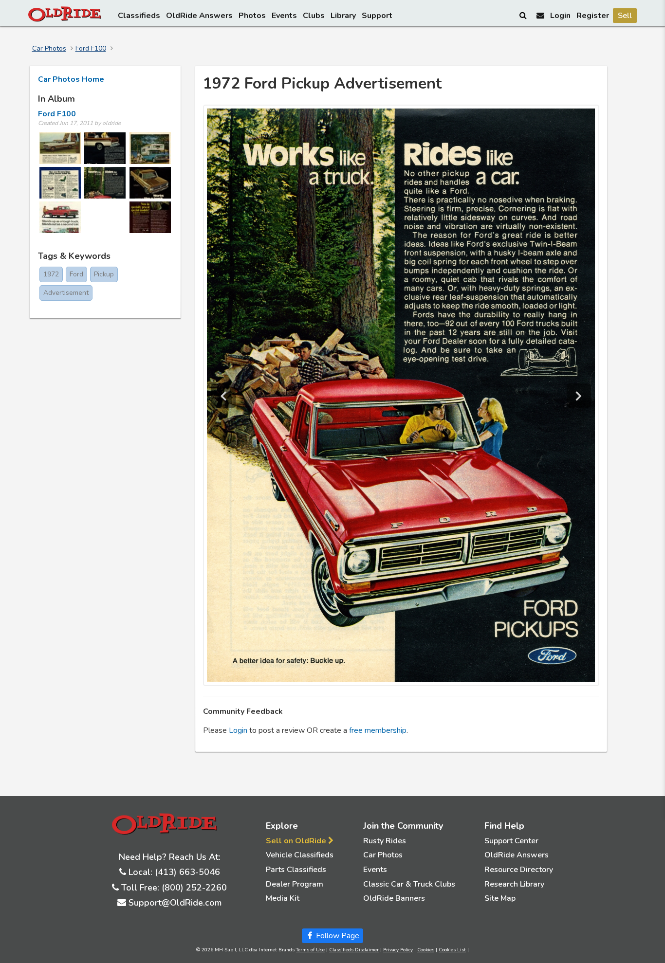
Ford (76, 274)
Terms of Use (310, 949)
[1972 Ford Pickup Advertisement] (105, 182)
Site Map (500, 898)
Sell (625, 15)
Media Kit (282, 898)
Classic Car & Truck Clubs (409, 884)
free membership (377, 730)
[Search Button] (524, 15)
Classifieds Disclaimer (354, 949)
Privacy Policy (398, 949)
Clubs (314, 15)
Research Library (514, 884)
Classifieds (139, 15)
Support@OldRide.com (175, 902)
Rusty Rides (384, 841)
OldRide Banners (394, 898)
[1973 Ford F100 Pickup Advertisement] (60, 182)
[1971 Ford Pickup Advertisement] (150, 217)
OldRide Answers (199, 15)
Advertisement (66, 292)
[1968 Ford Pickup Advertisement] (60, 217)
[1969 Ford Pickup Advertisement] (60, 148)
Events (284, 15)
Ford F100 (90, 48)
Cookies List (452, 949)
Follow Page (336, 935)
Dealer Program (294, 884)
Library (343, 15)
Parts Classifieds (296, 869)
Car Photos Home (71, 79)
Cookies (425, 949)
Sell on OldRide (297, 841)
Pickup (104, 274)
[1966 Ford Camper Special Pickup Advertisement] (150, 148)
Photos (252, 15)
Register (592, 15)
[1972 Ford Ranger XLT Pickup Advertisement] (105, 148)
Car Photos (49, 48)
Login (560, 15)
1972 (51, 274)
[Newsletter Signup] (540, 15)
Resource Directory (518, 869)
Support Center (511, 841)
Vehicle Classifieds (299, 855)
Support (377, 15)
